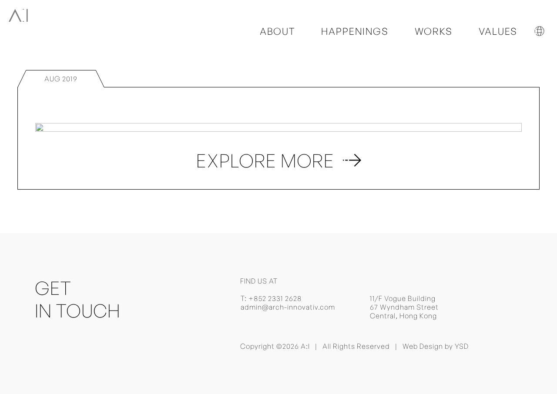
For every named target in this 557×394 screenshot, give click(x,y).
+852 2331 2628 (275, 298)
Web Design (423, 346)
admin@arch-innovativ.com (288, 307)
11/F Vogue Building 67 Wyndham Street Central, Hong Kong (404, 307)
